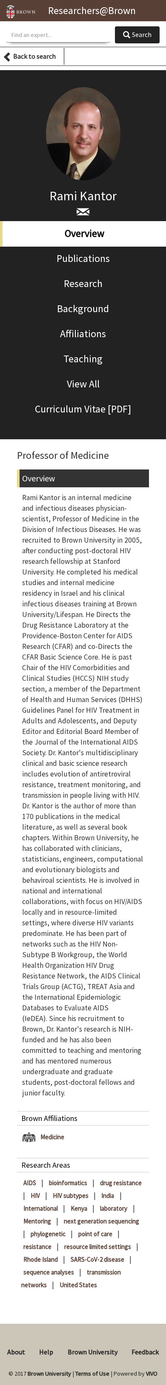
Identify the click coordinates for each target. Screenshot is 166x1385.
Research (83, 283)
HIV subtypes (71, 1196)
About (16, 1352)
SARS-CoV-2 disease (98, 1259)
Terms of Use (92, 1373)
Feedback (145, 1352)
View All (83, 383)
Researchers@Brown (92, 10)
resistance (38, 1247)
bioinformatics (69, 1183)
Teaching (83, 358)
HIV (36, 1196)
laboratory (114, 1208)
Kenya (80, 1208)
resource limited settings (98, 1247)
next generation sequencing (101, 1221)
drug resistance (121, 1183)
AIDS (30, 1183)
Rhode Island (41, 1259)
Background (83, 308)
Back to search (34, 56)
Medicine (52, 1137)
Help (46, 1352)
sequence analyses (49, 1272)
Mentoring (37, 1221)
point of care (96, 1234)
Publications (83, 258)
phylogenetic (49, 1234)
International (41, 1208)
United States (78, 1285)
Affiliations (83, 333)
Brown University (92, 1352)
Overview (84, 233)
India (108, 1196)
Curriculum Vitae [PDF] (83, 408)
